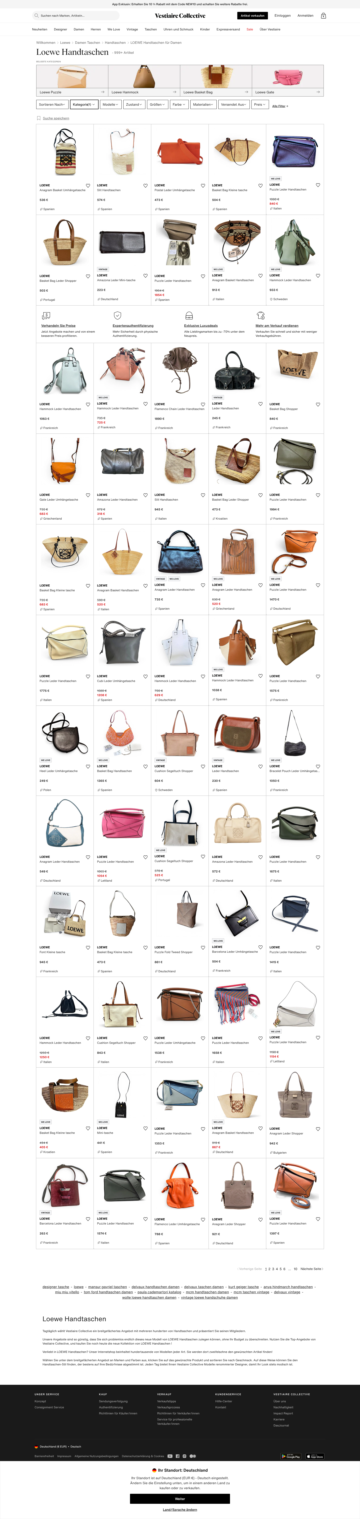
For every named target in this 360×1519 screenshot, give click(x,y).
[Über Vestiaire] (283, 29)
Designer (60, 29)
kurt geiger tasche (243, 1287)
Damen (79, 29)
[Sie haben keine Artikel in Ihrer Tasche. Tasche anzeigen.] (323, 16)
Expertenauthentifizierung (133, 325)
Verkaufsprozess (168, 1407)
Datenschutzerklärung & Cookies (143, 1456)
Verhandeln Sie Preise (58, 325)
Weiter (180, 1498)
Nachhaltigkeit (283, 1407)
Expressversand (228, 29)
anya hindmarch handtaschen (288, 1287)
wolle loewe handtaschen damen (149, 1297)
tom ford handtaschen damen (108, 1292)
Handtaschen (115, 42)
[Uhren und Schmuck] (197, 29)
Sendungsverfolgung (113, 1401)
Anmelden (306, 15)
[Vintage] (141, 29)
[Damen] (87, 29)
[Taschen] (160, 29)
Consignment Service (49, 1407)
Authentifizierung (111, 1407)
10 (295, 1268)
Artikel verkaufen (252, 15)
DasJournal (281, 1425)
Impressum (64, 1456)
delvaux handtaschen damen (156, 1287)
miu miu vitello (67, 1292)
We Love (114, 29)
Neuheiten (39, 29)
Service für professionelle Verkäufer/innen (174, 1421)
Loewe (65, 42)
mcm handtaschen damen (207, 1292)
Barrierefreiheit (44, 1456)
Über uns (280, 1401)
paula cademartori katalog (159, 1292)
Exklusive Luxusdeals (201, 325)
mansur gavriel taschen (107, 1287)
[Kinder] (213, 29)
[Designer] (70, 29)
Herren (96, 29)
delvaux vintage (287, 1292)
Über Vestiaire (270, 29)
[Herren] (104, 29)
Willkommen (45, 42)
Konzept (40, 1401)
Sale (250, 29)
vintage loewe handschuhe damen (209, 1297)
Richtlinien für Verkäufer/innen (178, 1413)
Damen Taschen (87, 42)
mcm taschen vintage (251, 1292)
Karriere (279, 1419)
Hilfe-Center (223, 1401)
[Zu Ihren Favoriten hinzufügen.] (87, 185)
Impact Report (283, 1413)
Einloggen (283, 15)
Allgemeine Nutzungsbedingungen (97, 1456)
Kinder (205, 29)
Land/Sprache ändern (180, 1509)
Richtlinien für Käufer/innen (118, 1413)
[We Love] (123, 29)
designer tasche (55, 1287)
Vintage (132, 29)
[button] (323, 16)
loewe (79, 1287)
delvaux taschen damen (204, 1287)
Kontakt (220, 1407)
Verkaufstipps (166, 1401)
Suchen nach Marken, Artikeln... (63, 15)
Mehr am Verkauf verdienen (277, 325)
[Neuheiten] (50, 29)
